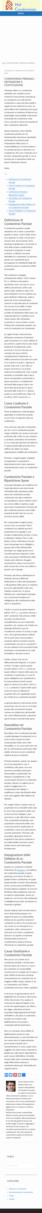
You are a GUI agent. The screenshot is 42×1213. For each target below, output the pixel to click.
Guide (11, 1196)
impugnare (21, 870)
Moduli (12, 1199)
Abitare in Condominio (17, 1189)
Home (4, 63)
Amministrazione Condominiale (21, 1192)
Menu (21, 13)
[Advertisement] (21, 38)
